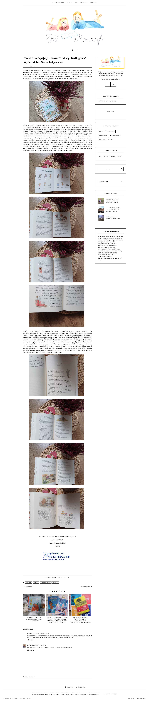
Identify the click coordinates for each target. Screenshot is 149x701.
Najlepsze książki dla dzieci (21, 698)
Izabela (29, 645)
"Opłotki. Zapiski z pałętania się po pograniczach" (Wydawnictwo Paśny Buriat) (80, 620)
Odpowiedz (30, 640)
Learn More (107, 693)
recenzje (55, 582)
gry (100, 156)
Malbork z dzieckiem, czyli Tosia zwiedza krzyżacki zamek (113, 209)
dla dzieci (28, 582)
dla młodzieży (103, 135)
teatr (119, 156)
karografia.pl (141, 698)
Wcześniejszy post (85, 586)
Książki (69, 2)
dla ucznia (102, 139)
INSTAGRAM (81, 687)
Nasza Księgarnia (46, 582)
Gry (76, 2)
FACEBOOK (70, 687)
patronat (110, 139)
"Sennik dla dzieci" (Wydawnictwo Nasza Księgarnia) (34, 619)
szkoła (113, 156)
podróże (106, 156)
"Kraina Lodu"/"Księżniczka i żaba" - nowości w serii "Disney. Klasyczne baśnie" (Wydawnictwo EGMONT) (57, 620)
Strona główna (58, 2)
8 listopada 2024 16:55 (39, 645)
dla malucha (111, 131)
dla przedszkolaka (115, 135)
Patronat (83, 2)
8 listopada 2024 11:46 (42, 633)
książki (36, 582)
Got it (114, 693)
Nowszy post (28, 586)
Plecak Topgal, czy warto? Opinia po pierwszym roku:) (112, 201)
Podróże (93, 2)
